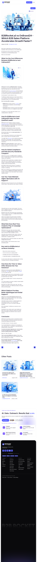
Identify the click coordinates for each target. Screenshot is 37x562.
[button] (34, 2)
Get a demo (29, 2)
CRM (7, 271)
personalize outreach (5, 123)
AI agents (17, 103)
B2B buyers (10, 138)
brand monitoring (13, 90)
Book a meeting (14, 340)
